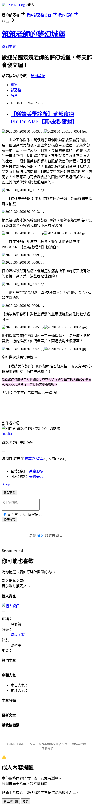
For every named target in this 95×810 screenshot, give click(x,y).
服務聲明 (47, 748)
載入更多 (9, 492)
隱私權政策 (78, 744)
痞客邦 (30, 459)
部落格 (16, 90)
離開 (25, 801)
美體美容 (36, 476)
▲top (6, 484)
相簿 (14, 85)
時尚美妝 (38, 76)
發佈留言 (9, 519)
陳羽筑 (7, 434)
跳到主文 (9, 46)
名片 (14, 95)
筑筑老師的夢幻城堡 (33, 34)
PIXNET (21, 744)
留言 (39, 459)
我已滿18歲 (11, 801)
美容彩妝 (36, 471)
